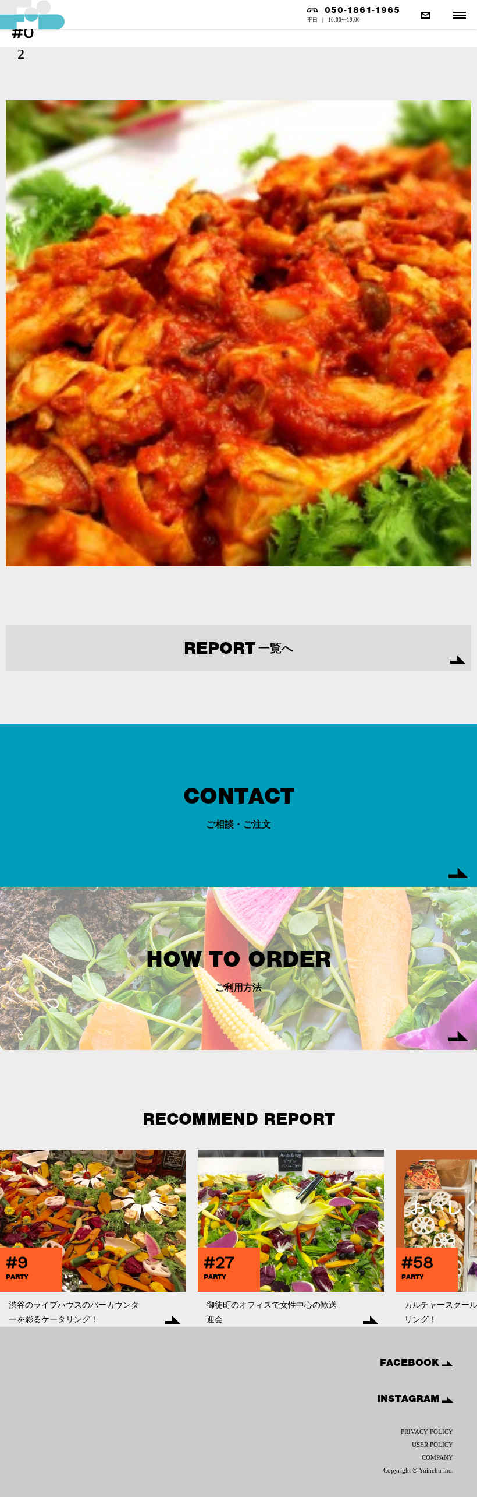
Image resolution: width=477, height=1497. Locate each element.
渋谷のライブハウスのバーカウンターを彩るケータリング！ (74, 1312)
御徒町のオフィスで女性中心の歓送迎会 (272, 1312)
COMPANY (437, 1457)
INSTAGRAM (409, 1398)
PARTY (17, 1276)
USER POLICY (432, 1444)
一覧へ (238, 647)
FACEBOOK (411, 1362)
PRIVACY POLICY (427, 1431)
